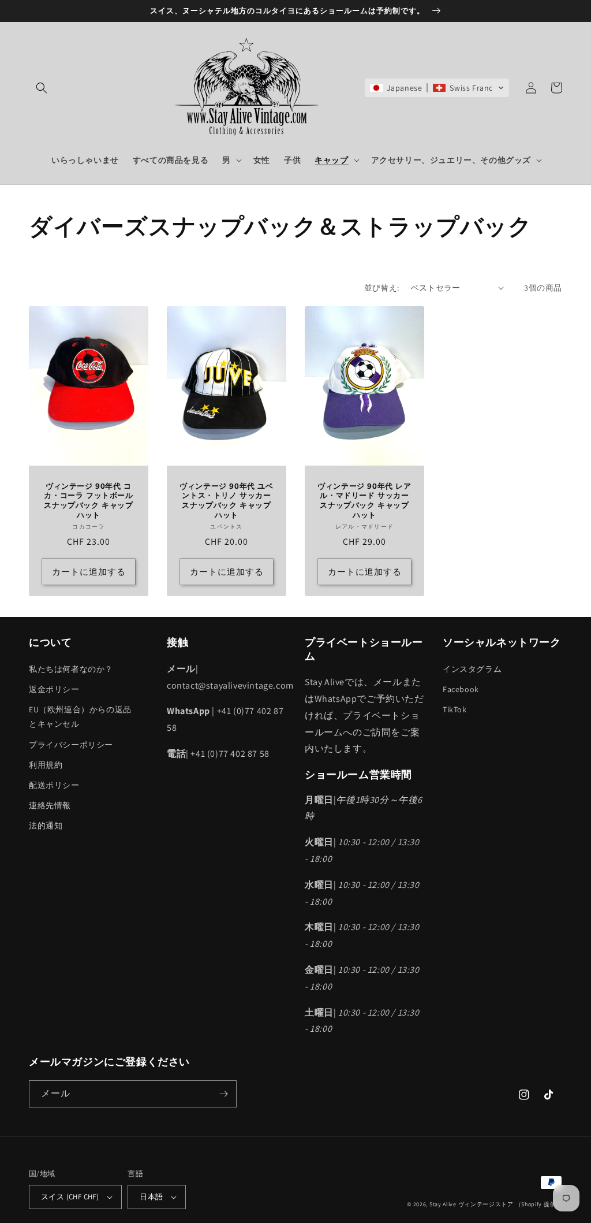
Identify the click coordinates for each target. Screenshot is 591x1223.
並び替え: (381, 287)
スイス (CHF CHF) (70, 1197)
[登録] (223, 1093)
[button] (41, 88)
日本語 (151, 1197)
